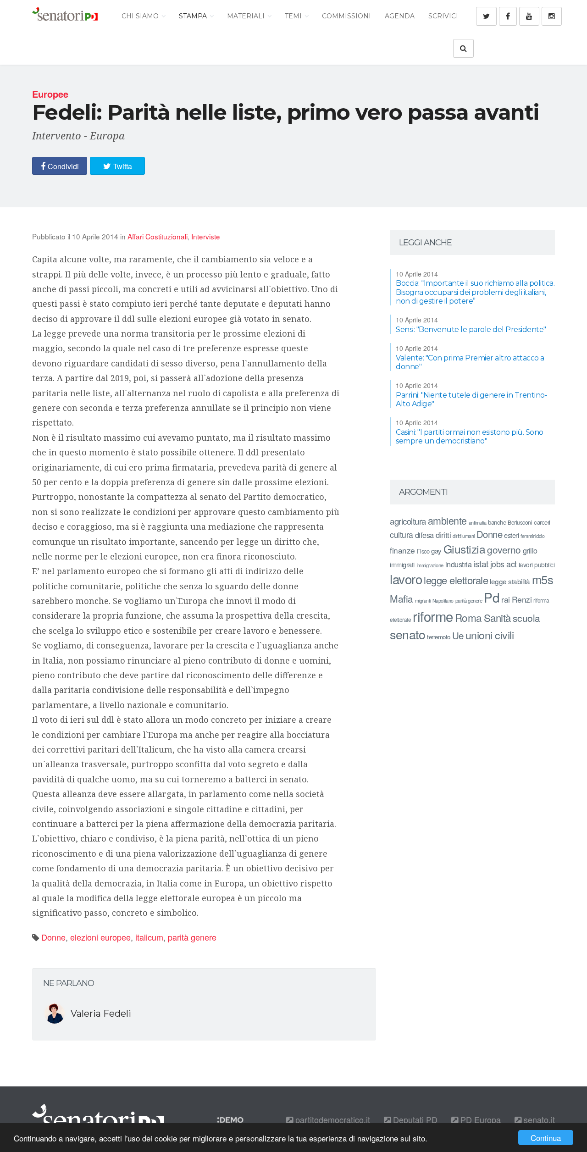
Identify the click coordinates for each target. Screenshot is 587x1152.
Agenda (400, 16)
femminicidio (532, 535)
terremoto (438, 636)
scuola (526, 618)
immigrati (402, 564)
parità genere (192, 937)
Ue (458, 635)
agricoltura (408, 521)
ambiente (447, 520)
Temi (294, 16)
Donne (53, 937)
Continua (546, 1137)
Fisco (423, 551)
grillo (530, 550)
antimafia (478, 522)
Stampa (194, 16)
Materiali (246, 16)
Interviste (205, 236)
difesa (424, 534)
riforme (433, 616)
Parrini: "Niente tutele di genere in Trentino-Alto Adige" (471, 399)
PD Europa (479, 1119)
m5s (543, 579)
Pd (491, 597)
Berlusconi (520, 522)
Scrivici (443, 16)
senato (407, 634)
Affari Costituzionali (157, 236)
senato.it (538, 1119)
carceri (542, 522)
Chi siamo (141, 16)
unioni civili (489, 634)
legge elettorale (456, 580)
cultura (401, 534)
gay (436, 550)
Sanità (497, 617)
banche (497, 522)
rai (505, 599)
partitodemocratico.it (331, 1119)
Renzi (522, 599)
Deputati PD (414, 1119)
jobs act (503, 564)
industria (458, 564)
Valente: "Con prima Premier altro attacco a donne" (470, 362)
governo (504, 549)
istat (480, 563)
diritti (443, 534)
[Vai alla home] (65, 16)
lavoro (406, 579)
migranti (423, 600)
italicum (149, 937)
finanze (402, 550)
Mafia (401, 598)
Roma (468, 617)
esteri (511, 535)
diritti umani (464, 535)
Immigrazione (429, 565)
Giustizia (464, 549)
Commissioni (346, 16)
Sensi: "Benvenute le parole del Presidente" (471, 329)
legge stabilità (510, 581)
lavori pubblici (537, 564)
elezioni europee (100, 937)
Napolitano (443, 600)
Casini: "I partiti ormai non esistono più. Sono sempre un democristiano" (469, 436)
